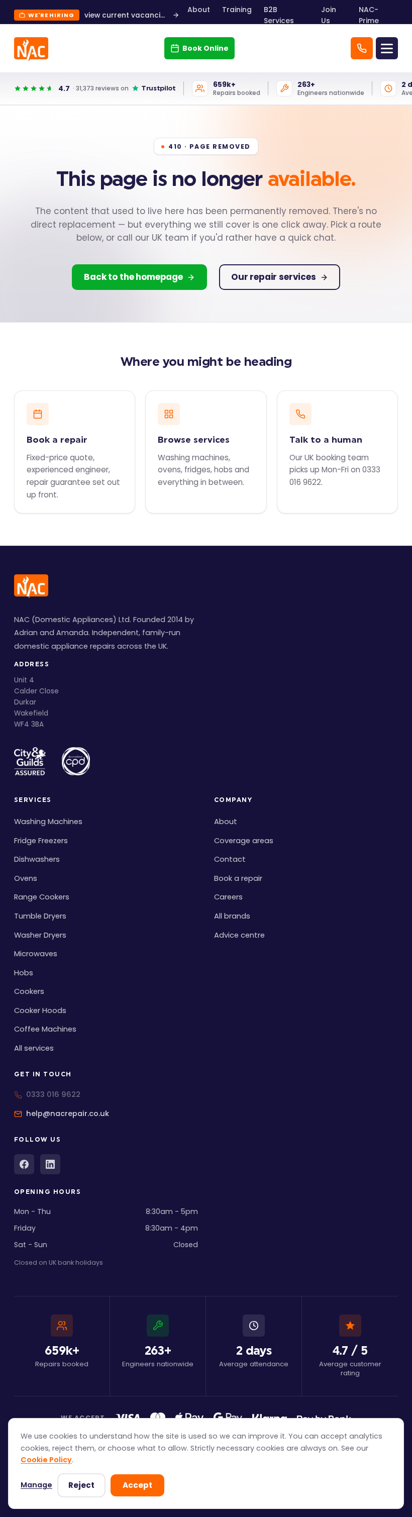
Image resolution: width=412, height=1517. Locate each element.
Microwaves (35, 954)
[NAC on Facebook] (24, 1164)
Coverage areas (243, 841)
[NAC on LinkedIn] (50, 1164)
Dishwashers (37, 859)
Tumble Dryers (40, 916)
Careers (228, 897)
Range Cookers (41, 897)
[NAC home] (31, 49)
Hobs (23, 973)
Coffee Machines (45, 1029)
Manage (36, 1485)
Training (237, 10)
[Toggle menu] (387, 48)
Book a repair (238, 878)
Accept (137, 1485)
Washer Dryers (40, 935)
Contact (230, 859)
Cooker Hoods (40, 1010)
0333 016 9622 (53, 1094)
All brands (232, 916)
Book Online (205, 48)
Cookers (29, 991)
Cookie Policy (46, 1460)
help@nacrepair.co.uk (67, 1113)
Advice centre (239, 935)
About (198, 10)
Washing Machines (48, 822)
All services (34, 1048)
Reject (81, 1485)
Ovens (25, 878)
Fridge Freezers (41, 841)
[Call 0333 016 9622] (362, 48)
